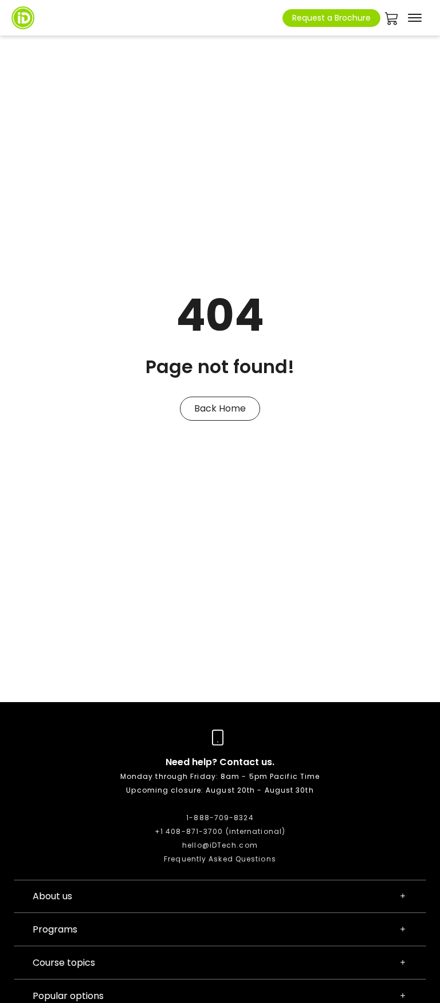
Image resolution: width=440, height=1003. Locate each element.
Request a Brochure (331, 17)
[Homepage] (22, 17)
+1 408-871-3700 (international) (220, 831)
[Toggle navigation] (415, 18)
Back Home (220, 408)
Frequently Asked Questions (220, 859)
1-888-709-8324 (219, 817)
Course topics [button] (64, 962)
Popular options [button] (68, 995)
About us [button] (52, 896)
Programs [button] (55, 929)
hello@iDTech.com (220, 845)
